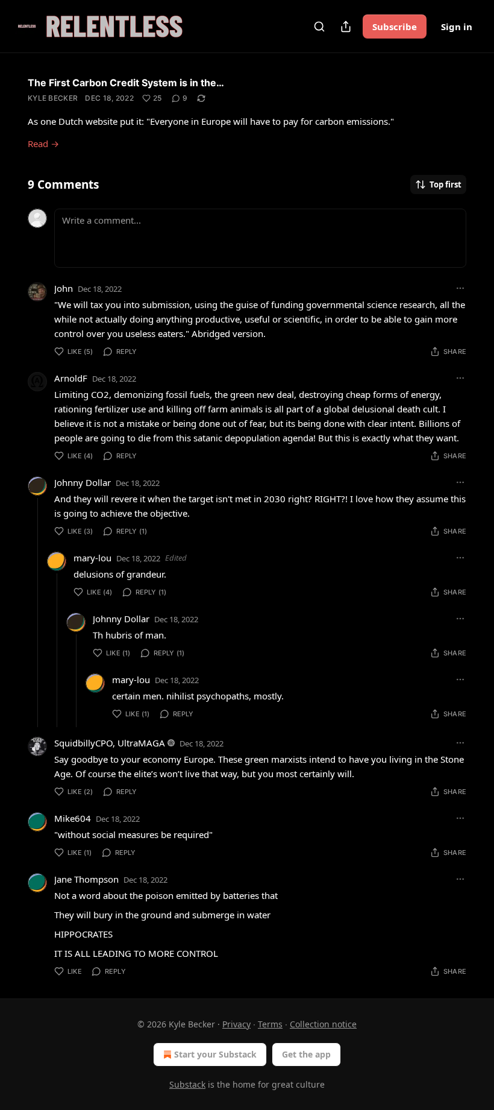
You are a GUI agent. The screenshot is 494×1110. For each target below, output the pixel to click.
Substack (187, 1084)
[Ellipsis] (460, 288)
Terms (270, 1024)
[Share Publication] (346, 26)
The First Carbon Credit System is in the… (126, 83)
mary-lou (92, 558)
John (63, 288)
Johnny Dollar (82, 482)
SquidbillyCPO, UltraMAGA (109, 743)
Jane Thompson (86, 879)
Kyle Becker (53, 97)
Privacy (236, 1024)
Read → (43, 143)
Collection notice (323, 1024)
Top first (445, 184)
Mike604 (72, 818)
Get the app (306, 1054)
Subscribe (394, 26)
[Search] (319, 26)
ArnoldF (70, 378)
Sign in (456, 26)
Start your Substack (215, 1054)
